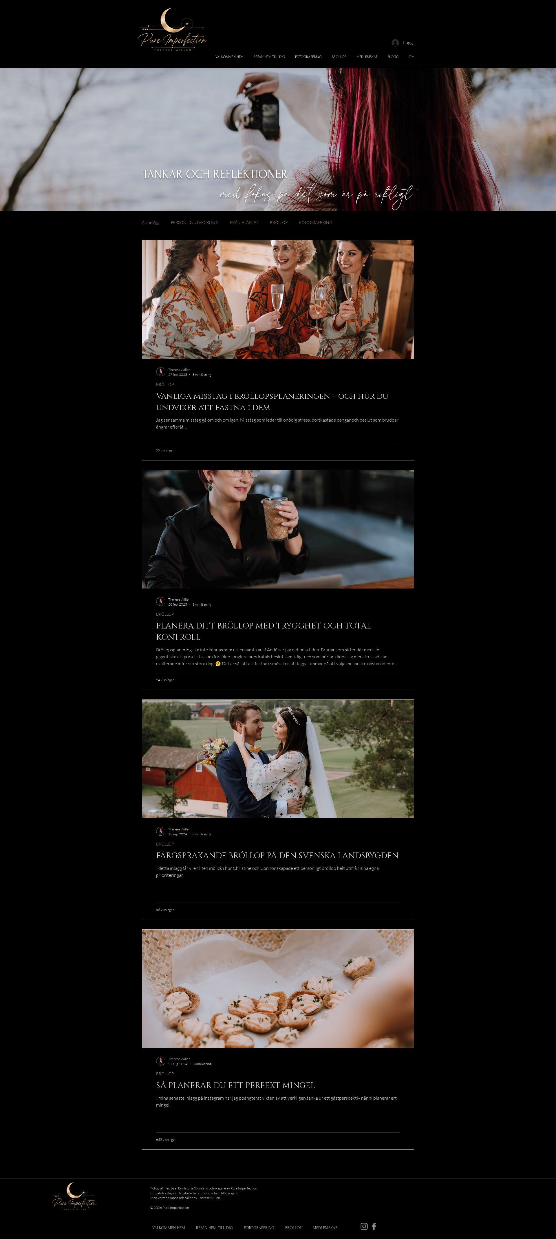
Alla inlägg (150, 222)
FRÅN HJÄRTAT (244, 222)
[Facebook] (374, 1226)
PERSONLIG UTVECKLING (194, 222)
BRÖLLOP (279, 222)
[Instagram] (364, 1226)
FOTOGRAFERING (315, 222)
